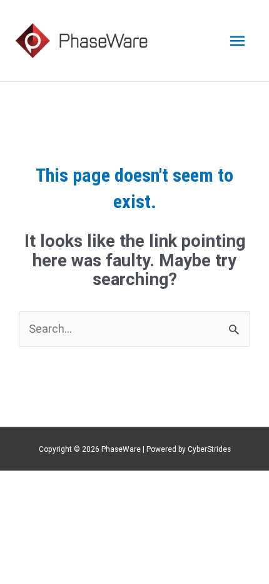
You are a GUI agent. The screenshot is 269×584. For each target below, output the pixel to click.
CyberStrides (209, 449)
